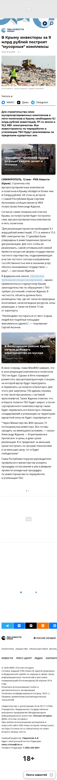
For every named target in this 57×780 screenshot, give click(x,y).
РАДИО (39, 658)
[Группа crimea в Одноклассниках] (43, 626)
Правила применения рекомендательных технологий (24, 698)
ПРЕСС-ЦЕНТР (24, 658)
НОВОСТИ (7, 658)
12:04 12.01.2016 (8, 52)
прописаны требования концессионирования (23, 278)
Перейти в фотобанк (36, 88)
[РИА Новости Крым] (12, 30)
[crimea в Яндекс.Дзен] (31, 626)
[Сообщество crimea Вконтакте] (19, 626)
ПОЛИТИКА (8, 649)
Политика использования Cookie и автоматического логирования (20, 688)
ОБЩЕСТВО (22, 649)
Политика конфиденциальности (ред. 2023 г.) (26, 693)
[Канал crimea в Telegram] (7, 626)
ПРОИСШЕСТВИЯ (38, 649)
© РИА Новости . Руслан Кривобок (14, 88)
